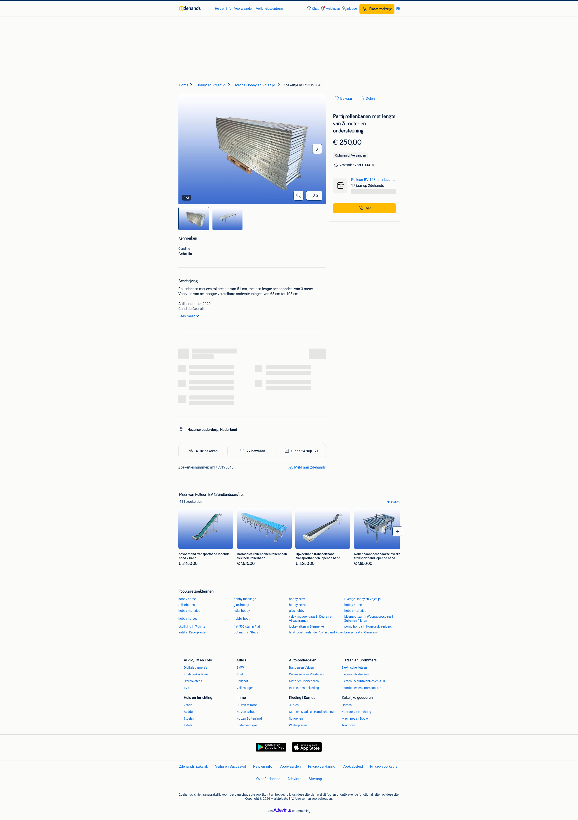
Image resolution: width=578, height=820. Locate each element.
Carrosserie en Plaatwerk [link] (306, 674)
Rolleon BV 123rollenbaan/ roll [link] (373, 180)
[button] (330, 8)
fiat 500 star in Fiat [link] (247, 626)
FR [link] (398, 8)
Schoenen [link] (296, 718)
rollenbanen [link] (186, 605)
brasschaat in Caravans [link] (361, 632)
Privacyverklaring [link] (321, 766)
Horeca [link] (347, 705)
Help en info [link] (223, 8)
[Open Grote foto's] (298, 196)
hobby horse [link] (187, 599)
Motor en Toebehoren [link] (304, 681)
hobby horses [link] (187, 618)
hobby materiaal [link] (189, 610)
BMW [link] (240, 667)
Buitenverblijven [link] (247, 725)
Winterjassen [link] (298, 725)
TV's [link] (186, 688)
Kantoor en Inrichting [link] (356, 712)
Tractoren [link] (348, 725)
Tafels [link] (188, 725)
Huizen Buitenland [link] (249, 718)
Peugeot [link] (242, 681)
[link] (194, 9)
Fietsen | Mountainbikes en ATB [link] (363, 681)
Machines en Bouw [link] (355, 718)
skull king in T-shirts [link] (191, 626)
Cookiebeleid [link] (353, 766)
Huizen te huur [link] (246, 712)
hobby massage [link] (245, 599)
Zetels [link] (188, 705)
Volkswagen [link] (245, 688)
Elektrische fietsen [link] (354, 667)
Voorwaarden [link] (243, 8)
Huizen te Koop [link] (247, 705)
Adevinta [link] (294, 779)
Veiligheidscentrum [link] (269, 8)
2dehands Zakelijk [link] (193, 766)
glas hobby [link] (241, 605)
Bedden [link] (189, 712)
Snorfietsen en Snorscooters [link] (361, 688)
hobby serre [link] (297, 599)
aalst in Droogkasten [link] (192, 632)
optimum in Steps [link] (246, 632)
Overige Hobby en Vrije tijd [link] (362, 599)
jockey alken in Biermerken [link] (307, 626)
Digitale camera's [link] (195, 667)
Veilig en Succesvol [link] (230, 766)
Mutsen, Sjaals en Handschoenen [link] (312, 712)
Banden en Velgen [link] (301, 667)
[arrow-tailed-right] (397, 531)
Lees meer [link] (186, 316)
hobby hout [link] (242, 618)
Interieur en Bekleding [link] (304, 688)
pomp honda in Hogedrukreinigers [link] (368, 626)
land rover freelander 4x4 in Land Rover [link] (316, 632)
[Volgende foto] (317, 149)
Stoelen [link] (189, 718)
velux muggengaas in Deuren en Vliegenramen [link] (311, 618)
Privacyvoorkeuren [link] (384, 766)
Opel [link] (239, 674)
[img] (194, 218)
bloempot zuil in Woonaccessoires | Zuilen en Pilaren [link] (368, 618)
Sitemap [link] (315, 779)
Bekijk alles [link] (392, 502)
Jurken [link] (294, 705)
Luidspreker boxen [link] (197, 674)
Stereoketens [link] (193, 681)
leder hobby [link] (242, 610)
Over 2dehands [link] (268, 779)
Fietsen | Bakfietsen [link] (355, 674)
